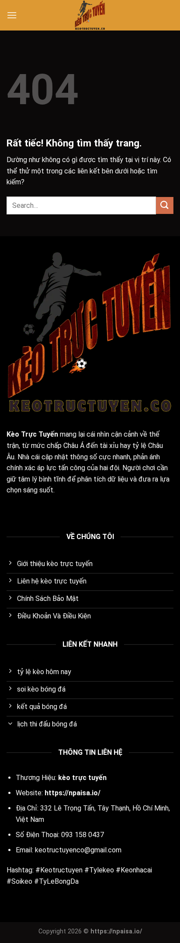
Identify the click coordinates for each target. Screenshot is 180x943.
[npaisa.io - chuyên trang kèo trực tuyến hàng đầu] (90, 15)
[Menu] (12, 15)
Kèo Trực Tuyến (32, 434)
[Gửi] (164, 205)
